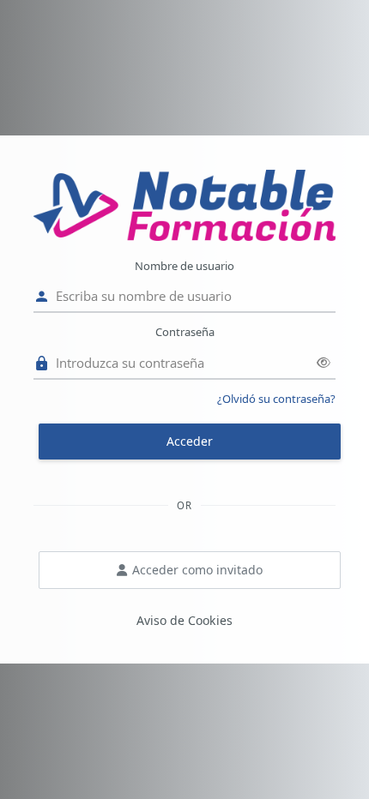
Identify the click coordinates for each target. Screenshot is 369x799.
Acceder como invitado (197, 570)
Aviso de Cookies (184, 620)
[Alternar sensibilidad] (324, 362)
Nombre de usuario (184, 265)
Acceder (189, 441)
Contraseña (185, 331)
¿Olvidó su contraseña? (276, 398)
